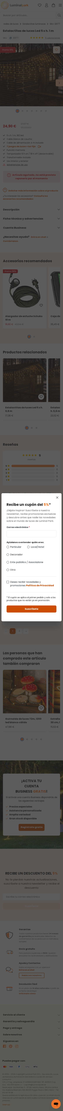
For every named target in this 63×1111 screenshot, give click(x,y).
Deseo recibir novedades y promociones (32, 583)
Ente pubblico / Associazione (26, 562)
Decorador (16, 554)
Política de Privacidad (40, 585)
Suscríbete (31, 609)
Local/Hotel (37, 547)
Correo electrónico (18, 527)
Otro (13, 569)
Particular (15, 547)
